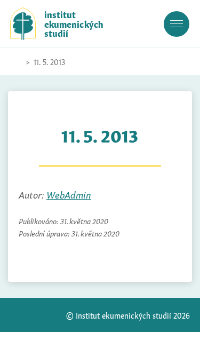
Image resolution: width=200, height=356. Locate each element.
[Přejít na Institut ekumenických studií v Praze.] (15, 62)
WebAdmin (68, 194)
